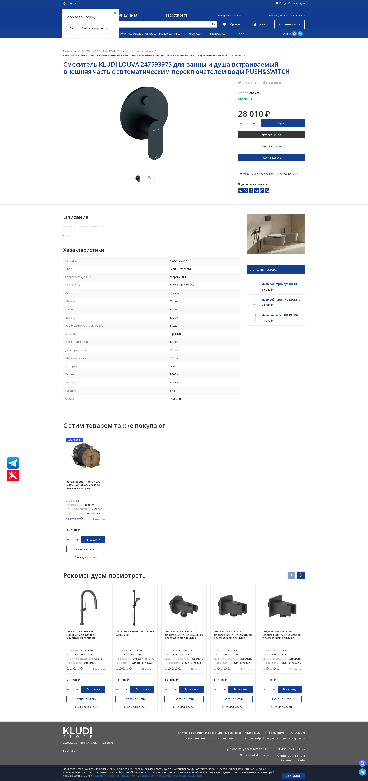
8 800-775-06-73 (291, 755)
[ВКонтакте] (240, 190)
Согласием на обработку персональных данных (171, 775)
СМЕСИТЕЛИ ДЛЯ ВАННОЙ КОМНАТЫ (99, 51)
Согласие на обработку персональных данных (271, 738)
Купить (283, 123)
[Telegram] (256, 190)
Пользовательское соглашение (209, 738)
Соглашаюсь (293, 775)
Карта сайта (69, 750)
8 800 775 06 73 (176, 15)
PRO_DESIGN (296, 732)
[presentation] (291, 575)
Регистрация (296, 3)
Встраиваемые (289, 174)
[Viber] (267, 190)
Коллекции (194, 33)
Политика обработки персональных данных (149, 33)
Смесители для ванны (139, 51)
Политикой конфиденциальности (115, 775)
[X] (245, 190)
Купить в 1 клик (271, 146)
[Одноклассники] (251, 190)
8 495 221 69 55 (126, 15)
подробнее (70, 235)
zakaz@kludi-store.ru (228, 15)
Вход (282, 3)
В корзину (93, 539)
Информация (219, 33)
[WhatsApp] (262, 190)
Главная (68, 51)
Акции (287, 33)
